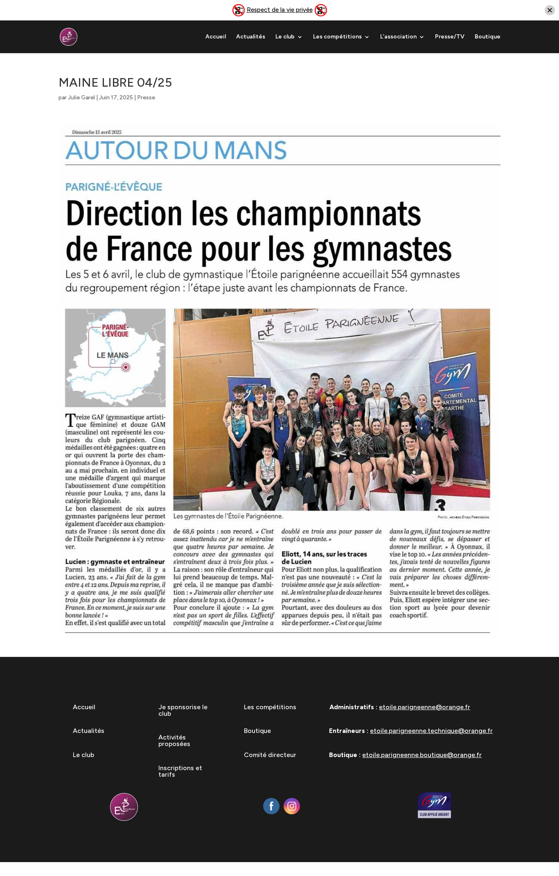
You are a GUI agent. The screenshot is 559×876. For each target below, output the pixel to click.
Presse (146, 97)
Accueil (215, 37)
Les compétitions (337, 37)
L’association (398, 37)
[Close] (550, 10)
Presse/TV (449, 37)
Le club (285, 37)
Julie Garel (81, 97)
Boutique (487, 37)
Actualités (250, 37)
